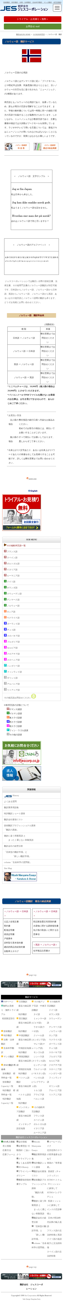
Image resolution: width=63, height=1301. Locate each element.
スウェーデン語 (14, 593)
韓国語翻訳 (24, 1056)
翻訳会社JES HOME (23, 34)
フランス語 (11, 551)
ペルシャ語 (39, 1099)
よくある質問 (10, 801)
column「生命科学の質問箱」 (18, 862)
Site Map (8, 868)
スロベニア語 (13, 660)
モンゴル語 (39, 1052)
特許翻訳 (8, 1035)
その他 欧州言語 (39, 34)
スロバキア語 (13, 636)
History (15, 795)
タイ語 (37, 1014)
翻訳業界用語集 (11, 807)
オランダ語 (11, 587)
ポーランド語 (13, 624)
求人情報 (7, 1146)
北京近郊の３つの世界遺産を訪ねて (54, 1154)
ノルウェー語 (13, 605)
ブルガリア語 (13, 642)
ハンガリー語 (13, 666)
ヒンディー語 (40, 1065)
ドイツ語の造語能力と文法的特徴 (54, 1243)
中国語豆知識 (24, 1048)
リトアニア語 (13, 690)
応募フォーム (9, 1154)
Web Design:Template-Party (32, 1299)
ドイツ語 (10, 581)
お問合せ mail (33, 26)
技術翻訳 (8, 1031)
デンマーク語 (13, 599)
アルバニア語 (13, 684)
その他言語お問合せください (17, 698)
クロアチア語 (13, 654)
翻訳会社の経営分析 (13, 846)
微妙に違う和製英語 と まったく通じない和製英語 (18, 838)
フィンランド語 (14, 672)
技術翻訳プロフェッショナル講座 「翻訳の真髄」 (20, 827)
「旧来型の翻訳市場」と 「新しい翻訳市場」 (17, 854)
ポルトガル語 (13, 563)
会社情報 (22, 1142)
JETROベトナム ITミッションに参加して (54, 1184)
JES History (23, 1167)
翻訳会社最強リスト (13, 819)
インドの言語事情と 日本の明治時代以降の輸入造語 (54, 1218)
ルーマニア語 (13, 575)
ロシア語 (10, 612)
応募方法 (7, 1150)
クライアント (24, 1158)
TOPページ (8, 1001)
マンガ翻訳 (9, 1056)
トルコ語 (38, 1090)
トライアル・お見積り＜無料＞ (32, 19)
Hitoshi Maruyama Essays (36, 1146)
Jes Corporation (31, 1295)
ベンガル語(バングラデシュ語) (38, 1081)
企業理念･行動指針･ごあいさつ (23, 1150)
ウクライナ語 (13, 618)
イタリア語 (11, 569)
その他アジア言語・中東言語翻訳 (39, 1005)
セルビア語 (12, 648)
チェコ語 (11, 630)
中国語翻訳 (24, 1035)
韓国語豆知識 (24, 1069)
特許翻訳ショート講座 (14, 813)
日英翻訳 (23, 1001)
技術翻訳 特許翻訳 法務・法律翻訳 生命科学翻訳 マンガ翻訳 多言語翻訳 (32, 2)
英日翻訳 (23, 1018)
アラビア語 (39, 1094)
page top (32, 478)
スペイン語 (11, 557)
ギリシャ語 (12, 678)
